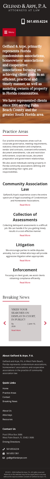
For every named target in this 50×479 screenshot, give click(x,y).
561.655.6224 (37, 21)
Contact (6, 397)
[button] (5, 323)
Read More (25, 204)
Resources (8, 419)
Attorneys (7, 415)
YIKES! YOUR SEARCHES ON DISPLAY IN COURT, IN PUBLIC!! (23, 314)
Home (5, 388)
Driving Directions (11, 441)
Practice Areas (9, 392)
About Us (7, 410)
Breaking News (10, 401)
